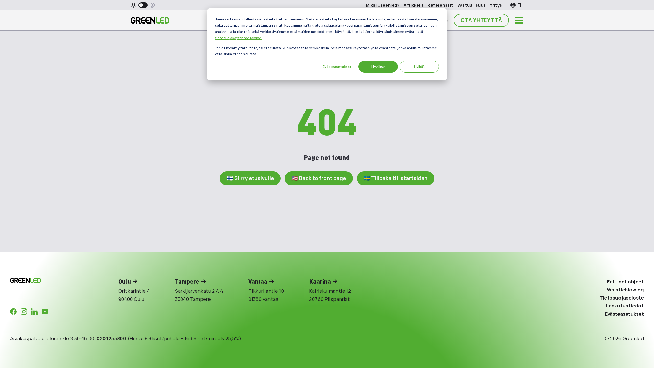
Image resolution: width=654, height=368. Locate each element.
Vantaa (257, 281)
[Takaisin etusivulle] (150, 20)
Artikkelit (414, 5)
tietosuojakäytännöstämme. (238, 38)
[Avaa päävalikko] (519, 20)
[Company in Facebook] (13, 311)
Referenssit (440, 5)
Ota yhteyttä (481, 20)
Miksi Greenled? (383, 5)
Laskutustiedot (625, 305)
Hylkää (419, 66)
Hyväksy (378, 66)
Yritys (496, 5)
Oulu (124, 281)
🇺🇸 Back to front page (318, 178)
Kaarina (320, 281)
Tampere (187, 281)
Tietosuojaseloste (622, 297)
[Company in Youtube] (45, 311)
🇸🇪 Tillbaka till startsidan (395, 178)
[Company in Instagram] (24, 311)
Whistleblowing (625, 289)
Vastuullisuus (471, 5)
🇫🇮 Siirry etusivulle (250, 178)
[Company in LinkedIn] (34, 311)
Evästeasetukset (337, 66)
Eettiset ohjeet (625, 281)
